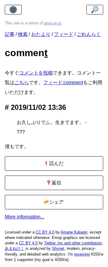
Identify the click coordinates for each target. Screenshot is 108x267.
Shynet (58, 248)
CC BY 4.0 (45, 232)
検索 (23, 34)
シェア (56, 202)
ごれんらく (89, 34)
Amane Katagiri (74, 232)
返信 (55, 182)
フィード (63, 34)
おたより (40, 34)
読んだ (56, 163)
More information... (24, 216)
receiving (82, 254)
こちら (21, 82)
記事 (9, 34)
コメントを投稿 (36, 72)
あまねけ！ (14, 248)
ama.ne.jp (52, 23)
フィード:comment (63, 82)
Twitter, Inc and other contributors (73, 243)
